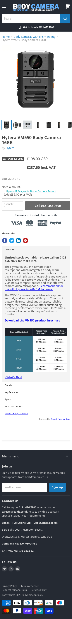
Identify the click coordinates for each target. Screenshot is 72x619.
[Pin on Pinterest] (25, 240)
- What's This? (13, 377)
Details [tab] (8, 385)
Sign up (57, 487)
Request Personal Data (14, 590)
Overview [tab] (9, 249)
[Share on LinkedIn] (18, 240)
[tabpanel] (36, 317)
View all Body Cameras (16, 414)
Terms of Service (30, 586)
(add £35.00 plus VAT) (30, 192)
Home (6, 36)
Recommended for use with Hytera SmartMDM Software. (34, 287)
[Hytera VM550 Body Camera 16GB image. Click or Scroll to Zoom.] (36, 81)
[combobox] (31, 18)
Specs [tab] (8, 399)
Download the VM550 (20, 320)
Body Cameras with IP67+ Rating (34, 36)
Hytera (10, 148)
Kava (68, 418)
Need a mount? (11, 187)
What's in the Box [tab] (14, 406)
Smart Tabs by (58, 418)
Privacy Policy (9, 586)
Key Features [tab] (11, 392)
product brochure (47, 320)
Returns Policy (39, 590)
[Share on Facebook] (4, 240)
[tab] (36, 413)
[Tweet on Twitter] (11, 240)
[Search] (65, 18)
